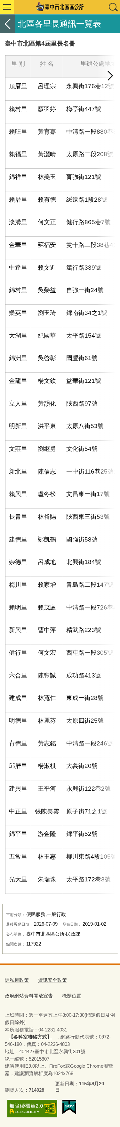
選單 (7, 7)
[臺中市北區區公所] (60, 7)
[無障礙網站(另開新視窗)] (32, 1108)
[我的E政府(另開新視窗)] (69, 1107)
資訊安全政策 (52, 980)
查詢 (113, 7)
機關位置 (71, 995)
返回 (7, 23)
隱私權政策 (17, 980)
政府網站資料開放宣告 (29, 995)
